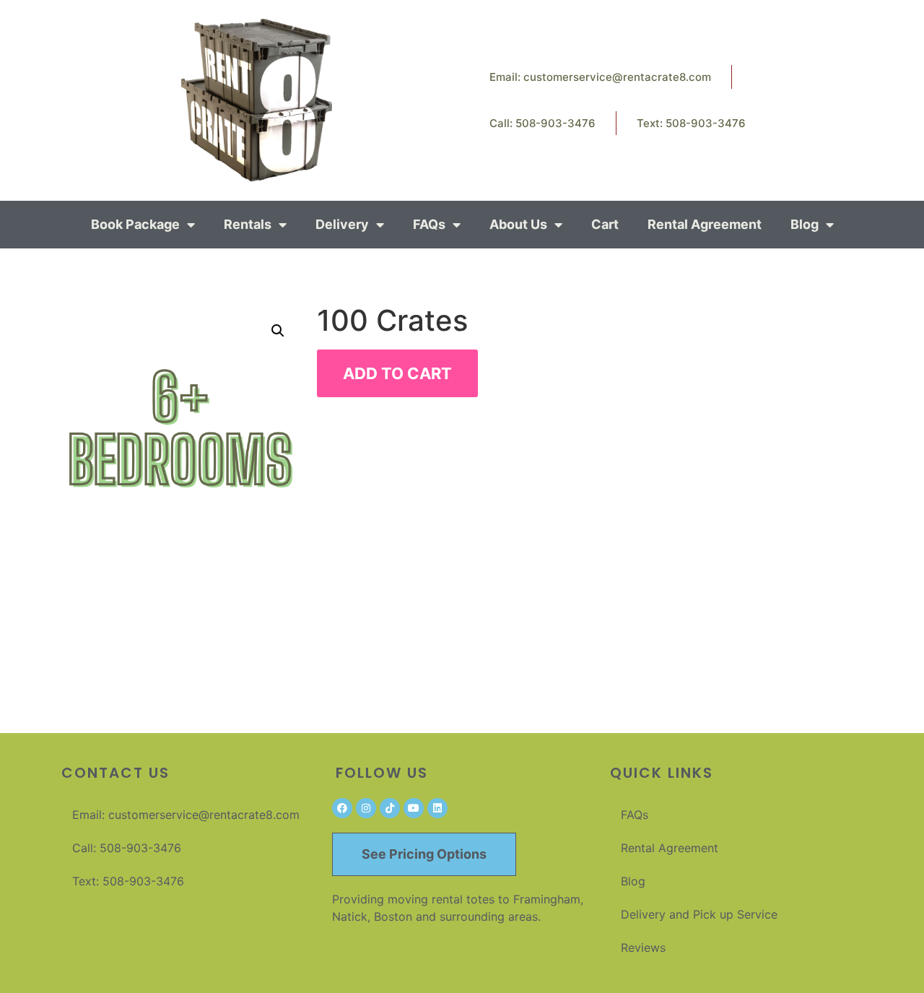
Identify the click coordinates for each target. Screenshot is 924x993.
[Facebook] (342, 808)
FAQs (429, 224)
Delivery (342, 224)
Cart (605, 224)
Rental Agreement (705, 224)
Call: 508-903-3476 (542, 123)
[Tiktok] (390, 808)
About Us (518, 224)
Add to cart (397, 373)
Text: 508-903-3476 (691, 123)
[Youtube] (414, 808)
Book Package (135, 224)
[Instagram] (366, 808)
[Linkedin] (437, 808)
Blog (804, 224)
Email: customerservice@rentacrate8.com (600, 77)
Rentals (247, 224)
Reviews (643, 947)
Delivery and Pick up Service (699, 914)
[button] (278, 331)
